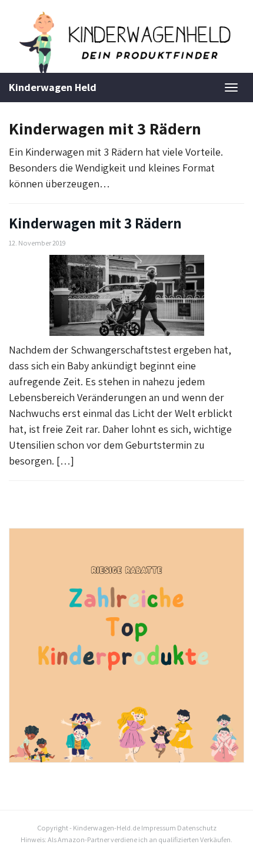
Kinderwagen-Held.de (106, 828)
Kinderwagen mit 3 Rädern (95, 223)
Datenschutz (197, 828)
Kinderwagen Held (52, 87)
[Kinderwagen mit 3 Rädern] (126, 295)
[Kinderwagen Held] (126, 42)
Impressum (158, 828)
